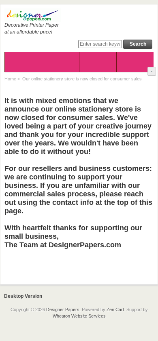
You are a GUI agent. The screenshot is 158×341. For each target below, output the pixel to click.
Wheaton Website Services (79, 316)
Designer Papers (62, 309)
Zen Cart (115, 309)
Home (10, 78)
